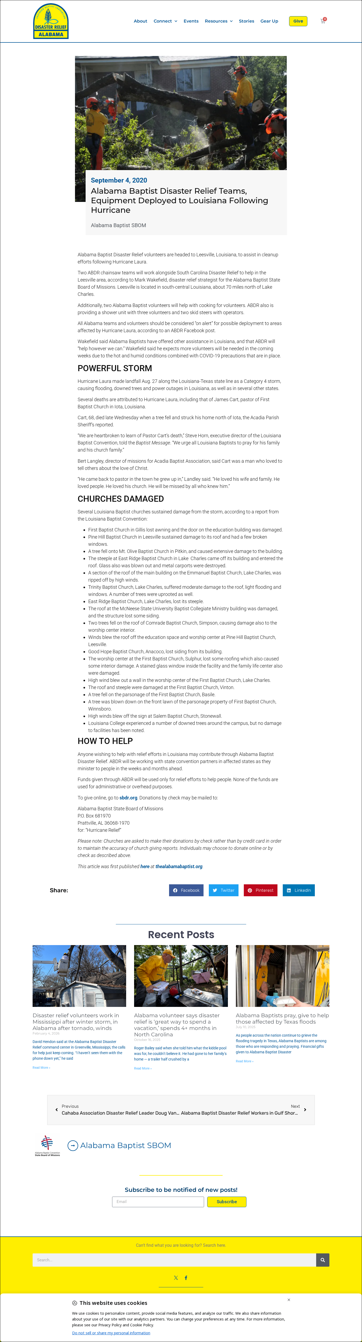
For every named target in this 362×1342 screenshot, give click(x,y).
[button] (186, 890)
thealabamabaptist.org (179, 866)
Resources (216, 21)
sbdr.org (128, 797)
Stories (246, 21)
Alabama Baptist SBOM (125, 1145)
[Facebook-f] (186, 1278)
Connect (163, 21)
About (140, 21)
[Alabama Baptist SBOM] (73, 1145)
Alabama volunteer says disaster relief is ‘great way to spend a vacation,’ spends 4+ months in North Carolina (177, 1025)
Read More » (41, 1068)
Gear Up (269, 21)
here (144, 866)
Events (191, 21)
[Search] (322, 1260)
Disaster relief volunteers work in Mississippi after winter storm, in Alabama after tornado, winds (76, 1021)
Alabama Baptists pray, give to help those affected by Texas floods (282, 1018)
